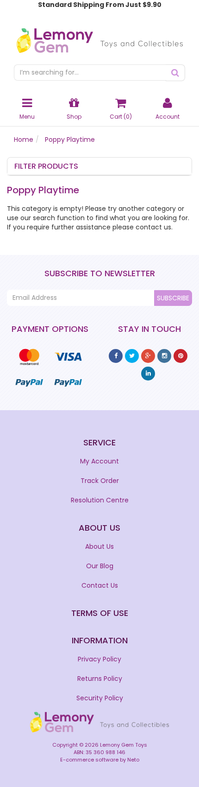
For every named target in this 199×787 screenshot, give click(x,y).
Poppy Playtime (70, 139)
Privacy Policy (99, 659)
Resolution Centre (100, 500)
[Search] (175, 72)
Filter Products (46, 166)
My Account (99, 461)
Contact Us (99, 585)
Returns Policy (99, 678)
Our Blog (99, 566)
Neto (133, 759)
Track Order (100, 480)
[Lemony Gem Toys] (100, 37)
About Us (99, 546)
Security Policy (99, 698)
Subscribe (173, 298)
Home (23, 139)
